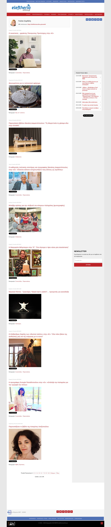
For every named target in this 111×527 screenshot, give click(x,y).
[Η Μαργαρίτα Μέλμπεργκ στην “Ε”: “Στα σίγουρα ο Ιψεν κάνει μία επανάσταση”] (25, 263)
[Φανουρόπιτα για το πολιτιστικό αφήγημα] (25, 96)
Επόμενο (53, 473)
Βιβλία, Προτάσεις (19, 464)
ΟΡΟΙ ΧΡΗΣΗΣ (52, 518)
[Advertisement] (88, 156)
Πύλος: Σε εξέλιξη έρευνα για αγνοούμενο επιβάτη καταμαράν (90, 83)
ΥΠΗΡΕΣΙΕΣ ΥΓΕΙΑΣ (42, 518)
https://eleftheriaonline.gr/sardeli (37, 24)
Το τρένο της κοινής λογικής (90, 105)
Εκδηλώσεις (18, 156)
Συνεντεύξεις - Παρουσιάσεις (22, 72)
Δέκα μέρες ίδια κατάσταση (89, 102)
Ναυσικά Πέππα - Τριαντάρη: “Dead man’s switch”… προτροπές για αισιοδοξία (39, 292)
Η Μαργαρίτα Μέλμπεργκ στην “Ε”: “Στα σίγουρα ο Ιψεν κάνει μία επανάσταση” (39, 247)
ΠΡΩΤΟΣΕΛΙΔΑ (31, 1)
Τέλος (57, 473)
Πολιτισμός (18, 323)
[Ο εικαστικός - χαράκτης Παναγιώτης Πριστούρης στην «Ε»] (25, 51)
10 (48, 473)
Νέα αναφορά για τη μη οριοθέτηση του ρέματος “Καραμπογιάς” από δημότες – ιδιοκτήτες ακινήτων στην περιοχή (90, 96)
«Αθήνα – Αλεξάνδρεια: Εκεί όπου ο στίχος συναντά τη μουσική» (90, 89)
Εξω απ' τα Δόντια (20, 112)
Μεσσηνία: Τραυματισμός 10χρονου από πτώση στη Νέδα (89, 77)
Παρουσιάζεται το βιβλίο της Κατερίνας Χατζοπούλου (29, 426)
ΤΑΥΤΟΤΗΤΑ (60, 518)
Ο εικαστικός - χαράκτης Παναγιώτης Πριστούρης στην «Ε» (31, 33)
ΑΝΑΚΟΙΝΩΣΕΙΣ (69, 518)
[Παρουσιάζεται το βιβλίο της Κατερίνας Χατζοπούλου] (25, 444)
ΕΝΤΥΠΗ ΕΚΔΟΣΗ (40, 1)
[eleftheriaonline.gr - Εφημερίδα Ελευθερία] (21, 7)
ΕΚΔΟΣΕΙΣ (55, 1)
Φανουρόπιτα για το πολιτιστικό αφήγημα (24, 83)
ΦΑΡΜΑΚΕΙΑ (32, 518)
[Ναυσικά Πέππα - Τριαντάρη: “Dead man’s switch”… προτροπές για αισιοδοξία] (25, 306)
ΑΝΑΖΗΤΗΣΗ (63, 1)
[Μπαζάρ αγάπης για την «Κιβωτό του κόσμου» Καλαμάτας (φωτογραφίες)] (25, 219)
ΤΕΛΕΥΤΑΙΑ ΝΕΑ (82, 73)
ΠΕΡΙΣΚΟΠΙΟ (71, 1)
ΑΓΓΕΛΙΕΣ (49, 1)
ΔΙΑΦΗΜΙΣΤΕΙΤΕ (80, 1)
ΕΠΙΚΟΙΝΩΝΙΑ (78, 518)
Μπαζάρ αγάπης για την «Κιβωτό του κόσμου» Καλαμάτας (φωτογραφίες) (37, 205)
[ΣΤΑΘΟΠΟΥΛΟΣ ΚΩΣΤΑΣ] (11, 523)
